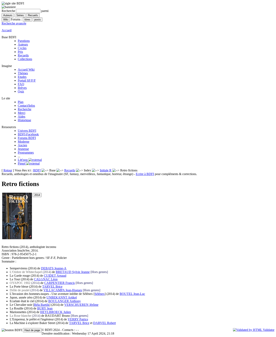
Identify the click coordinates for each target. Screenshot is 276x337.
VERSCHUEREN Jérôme (81, 304)
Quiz (21, 91)
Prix (20, 51)
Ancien (22, 145)
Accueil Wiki (26, 69)
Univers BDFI (27, 130)
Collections (25, 59)
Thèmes (23, 73)
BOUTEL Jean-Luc (132, 294)
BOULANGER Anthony (64, 301)
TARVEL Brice (52, 286)
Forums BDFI (27, 138)
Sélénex (100, 294)
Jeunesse (23, 149)
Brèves (22, 87)
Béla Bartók (41, 304)
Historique (24, 120)
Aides (21, 116)
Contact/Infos (26, 105)
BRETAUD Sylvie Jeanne (73, 272)
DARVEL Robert (104, 323)
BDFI (37, 170)
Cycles (22, 48)
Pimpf (22, 163)
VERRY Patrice (78, 319)
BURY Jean (45, 308)
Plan (20, 102)
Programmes (26, 152)
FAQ (21, 84)
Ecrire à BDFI (145, 174)
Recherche (24, 109)
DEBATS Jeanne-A (53, 268)
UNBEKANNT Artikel (61, 297)
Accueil (7, 30)
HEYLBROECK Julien (55, 312)
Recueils (23, 55)
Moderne (23, 141)
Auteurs (23, 44)
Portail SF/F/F (27, 80)
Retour (7, 170)
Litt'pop (23, 160)
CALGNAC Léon (46, 279)
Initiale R (106, 170)
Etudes (22, 77)
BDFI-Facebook (28, 134)
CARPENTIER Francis (59, 283)
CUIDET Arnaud (55, 275)
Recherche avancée (14, 23)
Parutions (24, 41)
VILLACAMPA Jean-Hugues (62, 290)
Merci (21, 113)
